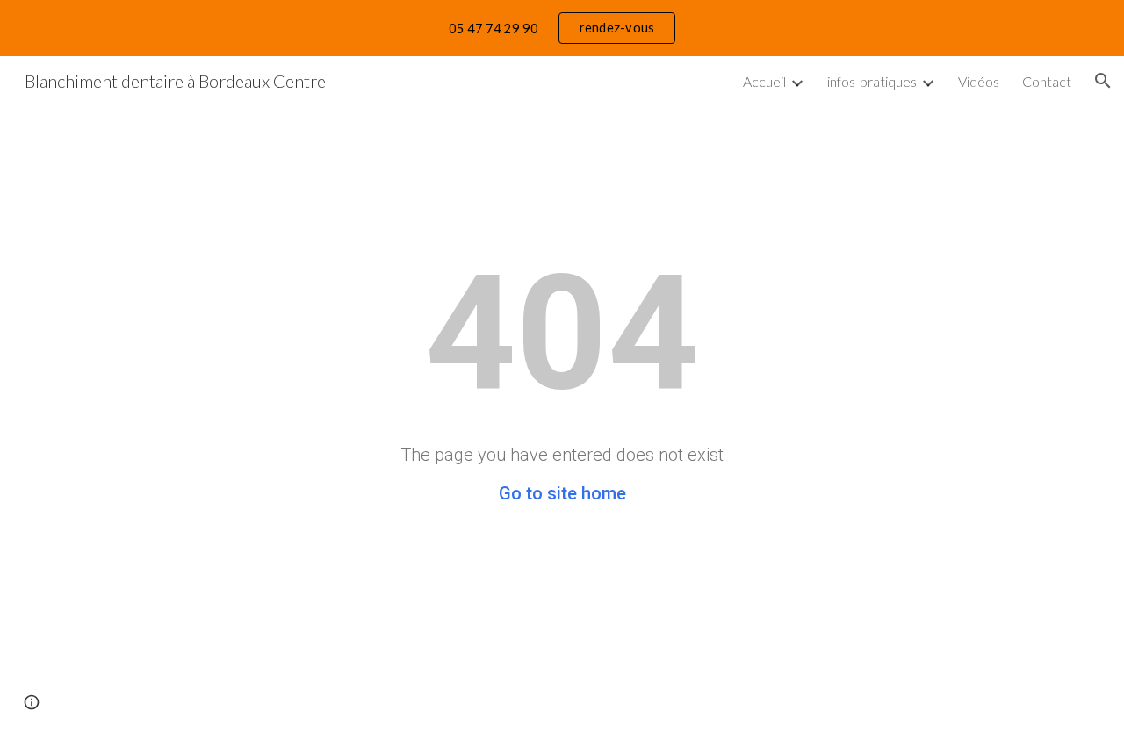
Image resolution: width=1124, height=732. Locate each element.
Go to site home (562, 493)
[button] (1103, 81)
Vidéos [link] (978, 81)
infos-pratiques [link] (872, 81)
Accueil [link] (764, 81)
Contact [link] (1046, 81)
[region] (562, 28)
